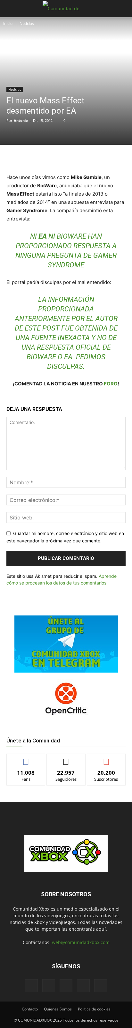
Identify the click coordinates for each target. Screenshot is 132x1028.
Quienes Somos (58, 1009)
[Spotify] (66, 985)
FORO (111, 384)
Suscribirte (106, 758)
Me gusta (26, 758)
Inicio (7, 23)
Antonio (21, 120)
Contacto (30, 1009)
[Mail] (48, 985)
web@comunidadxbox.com (81, 942)
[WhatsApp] (62, 158)
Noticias (27, 23)
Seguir (66, 758)
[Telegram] (77, 158)
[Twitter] (47, 158)
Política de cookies (94, 1009)
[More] (92, 158)
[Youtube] (100, 985)
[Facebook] (33, 158)
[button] (11, 8)
